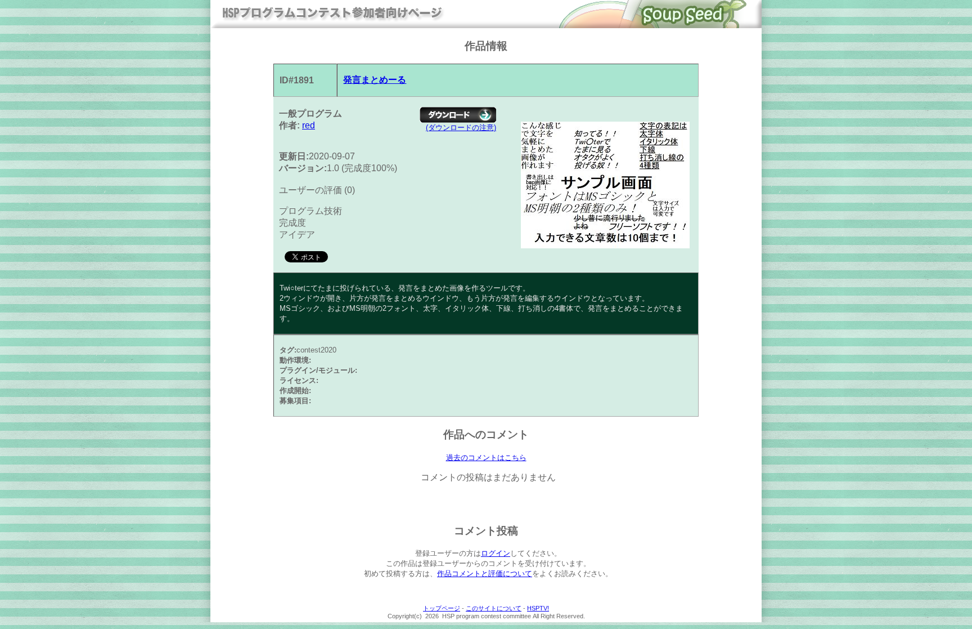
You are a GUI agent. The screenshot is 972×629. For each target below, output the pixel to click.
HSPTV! (538, 608)
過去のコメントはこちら (486, 457)
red (308, 125)
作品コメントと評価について (484, 573)
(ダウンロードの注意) (461, 127)
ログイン (495, 553)
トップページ (441, 608)
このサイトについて (493, 608)
